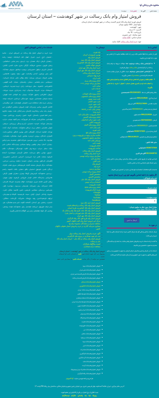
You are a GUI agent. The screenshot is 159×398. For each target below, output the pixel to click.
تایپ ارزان (96, 78)
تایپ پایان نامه (95, 127)
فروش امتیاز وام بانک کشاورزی (88, 62)
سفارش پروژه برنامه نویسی (90, 156)
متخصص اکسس (94, 177)
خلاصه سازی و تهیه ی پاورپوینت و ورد (86, 135)
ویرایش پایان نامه (94, 140)
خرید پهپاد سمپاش (93, 75)
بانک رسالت (133, 67)
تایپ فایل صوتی (94, 107)
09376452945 (146, 120)
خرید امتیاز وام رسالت (129, 41)
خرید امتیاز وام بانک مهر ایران (89, 68)
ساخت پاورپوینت (94, 148)
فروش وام (96, 164)
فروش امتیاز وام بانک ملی (90, 179)
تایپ (98, 91)
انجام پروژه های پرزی (92, 81)
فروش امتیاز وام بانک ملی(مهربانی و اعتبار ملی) (82, 213)
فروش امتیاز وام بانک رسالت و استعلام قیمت (83, 205)
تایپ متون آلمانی (94, 101)
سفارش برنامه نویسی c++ (90, 83)
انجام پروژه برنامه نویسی (91, 171)
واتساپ (80, 395)
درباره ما (124, 11)
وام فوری (96, 52)
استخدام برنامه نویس (92, 182)
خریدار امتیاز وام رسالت (91, 73)
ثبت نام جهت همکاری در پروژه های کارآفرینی (83, 236)
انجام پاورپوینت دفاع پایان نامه (89, 114)
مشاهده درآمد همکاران (92, 246)
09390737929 (139, 131)
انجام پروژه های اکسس (91, 117)
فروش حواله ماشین (93, 65)
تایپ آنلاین (96, 161)
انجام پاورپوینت (94, 146)
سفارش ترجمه (94, 169)
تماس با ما (134, 11)
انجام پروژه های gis (93, 133)
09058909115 (137, 109)
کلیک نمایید (126, 37)
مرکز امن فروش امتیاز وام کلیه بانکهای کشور (83, 221)
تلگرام (73, 395)
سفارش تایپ (95, 159)
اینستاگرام (65, 395)
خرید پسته (96, 112)
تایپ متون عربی (94, 104)
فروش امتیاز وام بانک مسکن (90, 282)
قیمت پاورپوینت (94, 184)
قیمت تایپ (96, 143)
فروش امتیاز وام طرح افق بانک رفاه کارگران (83, 218)
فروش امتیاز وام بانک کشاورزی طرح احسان (84, 208)
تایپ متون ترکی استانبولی (90, 120)
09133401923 (135, 92)
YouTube (96, 197)
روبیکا (95, 395)
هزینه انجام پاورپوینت (92, 190)
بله (86, 395)
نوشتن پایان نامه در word (91, 109)
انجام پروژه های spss (92, 187)
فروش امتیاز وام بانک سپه (90, 60)
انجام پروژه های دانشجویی (90, 96)
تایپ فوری (96, 130)
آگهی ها (143, 11)
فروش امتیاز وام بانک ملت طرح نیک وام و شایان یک (81, 210)
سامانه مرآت (135, 75)
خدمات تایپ (96, 88)
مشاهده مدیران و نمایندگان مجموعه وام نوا (84, 223)
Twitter (97, 195)
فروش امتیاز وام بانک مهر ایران (88, 70)
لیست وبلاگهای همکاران (91, 244)
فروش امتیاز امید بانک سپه (90, 203)
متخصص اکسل (94, 174)
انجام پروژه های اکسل (92, 125)
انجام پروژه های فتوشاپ (91, 94)
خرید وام (97, 166)
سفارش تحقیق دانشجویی (91, 138)
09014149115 (133, 136)
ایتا (90, 395)
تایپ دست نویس (94, 99)
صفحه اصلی (153, 11)
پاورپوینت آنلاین (94, 122)
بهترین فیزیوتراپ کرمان (91, 55)
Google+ (96, 192)
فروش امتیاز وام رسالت (91, 151)
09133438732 (151, 153)
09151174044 (141, 103)
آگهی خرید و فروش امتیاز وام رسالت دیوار (84, 233)
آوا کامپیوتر (69, 378)
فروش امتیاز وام (94, 57)
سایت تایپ (96, 86)
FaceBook (96, 200)
